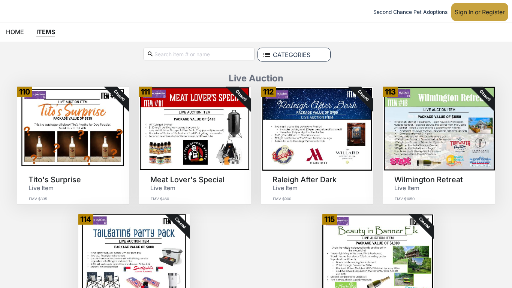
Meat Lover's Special (187, 179)
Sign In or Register (480, 12)
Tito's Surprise (54, 179)
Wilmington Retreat (428, 179)
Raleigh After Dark (304, 179)
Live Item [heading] (41, 188)
